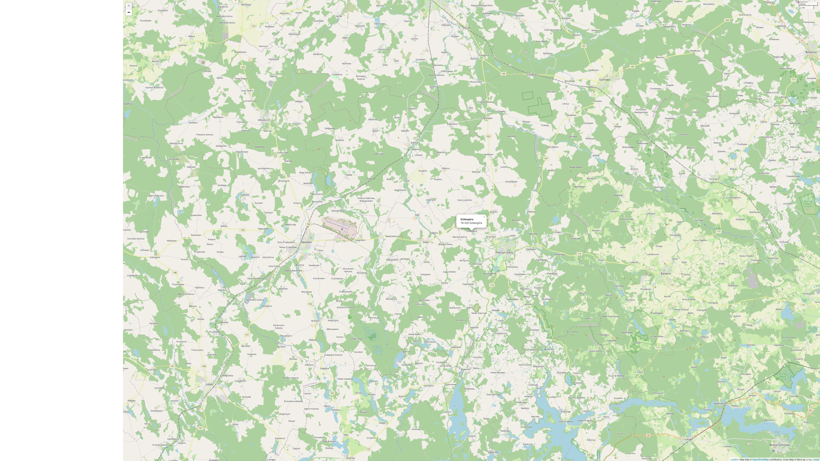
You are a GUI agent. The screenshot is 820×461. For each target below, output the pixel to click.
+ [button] (128, 5)
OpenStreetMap (760, 459)
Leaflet (734, 459)
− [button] (128, 12)
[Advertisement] (61, 230)
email (816, 459)
